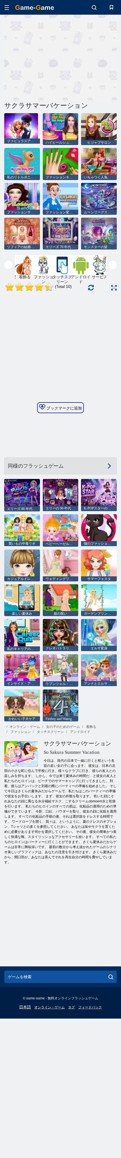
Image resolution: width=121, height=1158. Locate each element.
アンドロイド (79, 732)
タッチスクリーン (50, 732)
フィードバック (90, 1007)
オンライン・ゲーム (25, 727)
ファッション (20, 732)
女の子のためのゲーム (62, 727)
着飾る (90, 727)
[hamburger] (6, 7)
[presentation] (8, 265)
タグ (71, 1007)
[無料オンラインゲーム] (34, 7)
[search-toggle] (94, 7)
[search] (111, 977)
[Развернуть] (114, 287)
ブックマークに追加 (63, 408)
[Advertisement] (52, 57)
